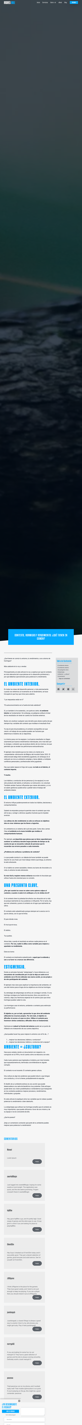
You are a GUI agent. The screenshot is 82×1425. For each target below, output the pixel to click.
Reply (37, 1161)
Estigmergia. (61, 672)
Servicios (45, 2)
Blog (65, 2)
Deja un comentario (64, 678)
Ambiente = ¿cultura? (63, 674)
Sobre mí (53, 2)
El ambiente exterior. (63, 667)
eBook (60, 2)
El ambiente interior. (63, 665)
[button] (58, 689)
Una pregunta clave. (63, 670)
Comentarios (61, 676)
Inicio (38, 2)
